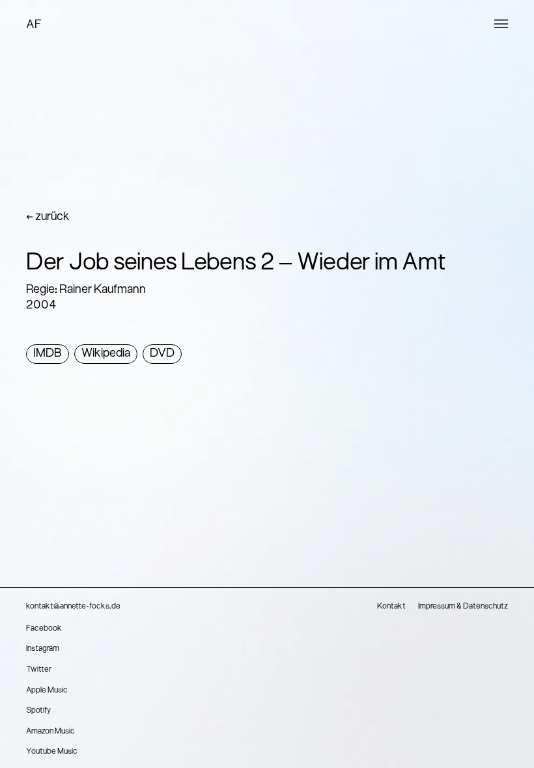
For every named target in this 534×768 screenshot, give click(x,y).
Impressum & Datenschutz (463, 606)
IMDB (47, 353)
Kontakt (391, 606)
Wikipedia (105, 353)
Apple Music (47, 690)
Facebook (44, 629)
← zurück (48, 217)
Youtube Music (51, 752)
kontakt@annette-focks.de (73, 606)
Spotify (38, 711)
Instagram (42, 649)
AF (34, 25)
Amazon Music (50, 731)
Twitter (38, 670)
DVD (162, 353)
